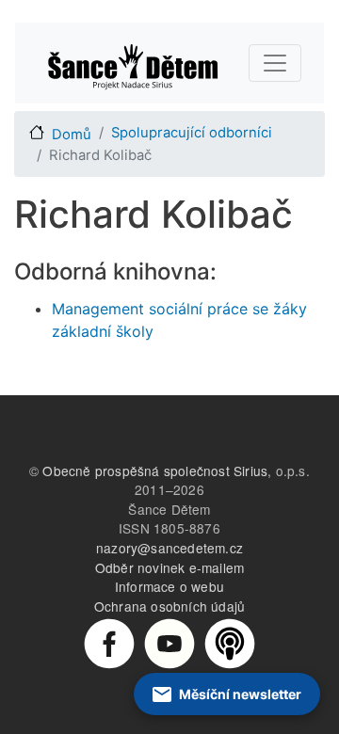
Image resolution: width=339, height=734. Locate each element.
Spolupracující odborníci (191, 132)
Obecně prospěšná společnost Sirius (154, 470)
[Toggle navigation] (275, 63)
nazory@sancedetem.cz (169, 547)
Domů (71, 134)
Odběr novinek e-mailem (169, 567)
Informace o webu (169, 586)
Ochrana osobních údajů (169, 606)
